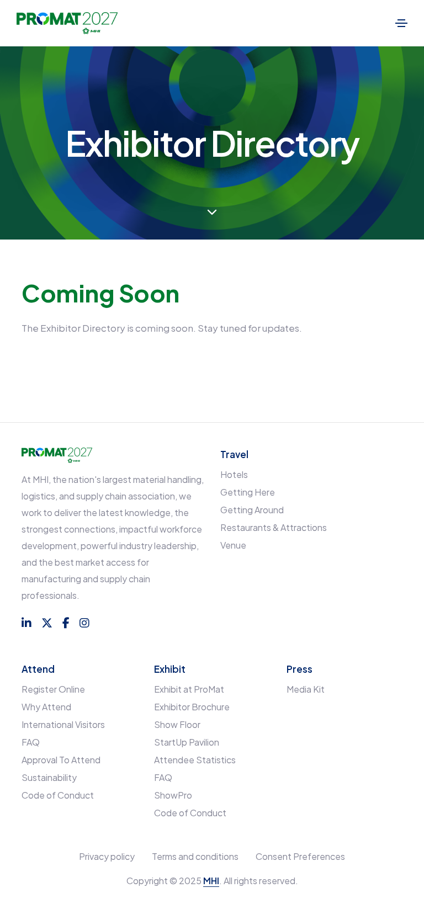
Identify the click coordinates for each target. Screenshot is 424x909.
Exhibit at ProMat (189, 689)
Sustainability (49, 777)
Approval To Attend (61, 760)
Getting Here (247, 492)
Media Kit (306, 689)
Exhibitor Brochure (192, 707)
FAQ (31, 742)
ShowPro (173, 795)
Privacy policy (107, 856)
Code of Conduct (58, 795)
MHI (211, 880)
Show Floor (177, 724)
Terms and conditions (195, 856)
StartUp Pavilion (186, 742)
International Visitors (63, 724)
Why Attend (46, 707)
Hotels (234, 474)
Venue (233, 545)
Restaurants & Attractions (273, 527)
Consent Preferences (300, 856)
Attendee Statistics (195, 760)
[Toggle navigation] (401, 23)
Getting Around (252, 509)
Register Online (53, 689)
